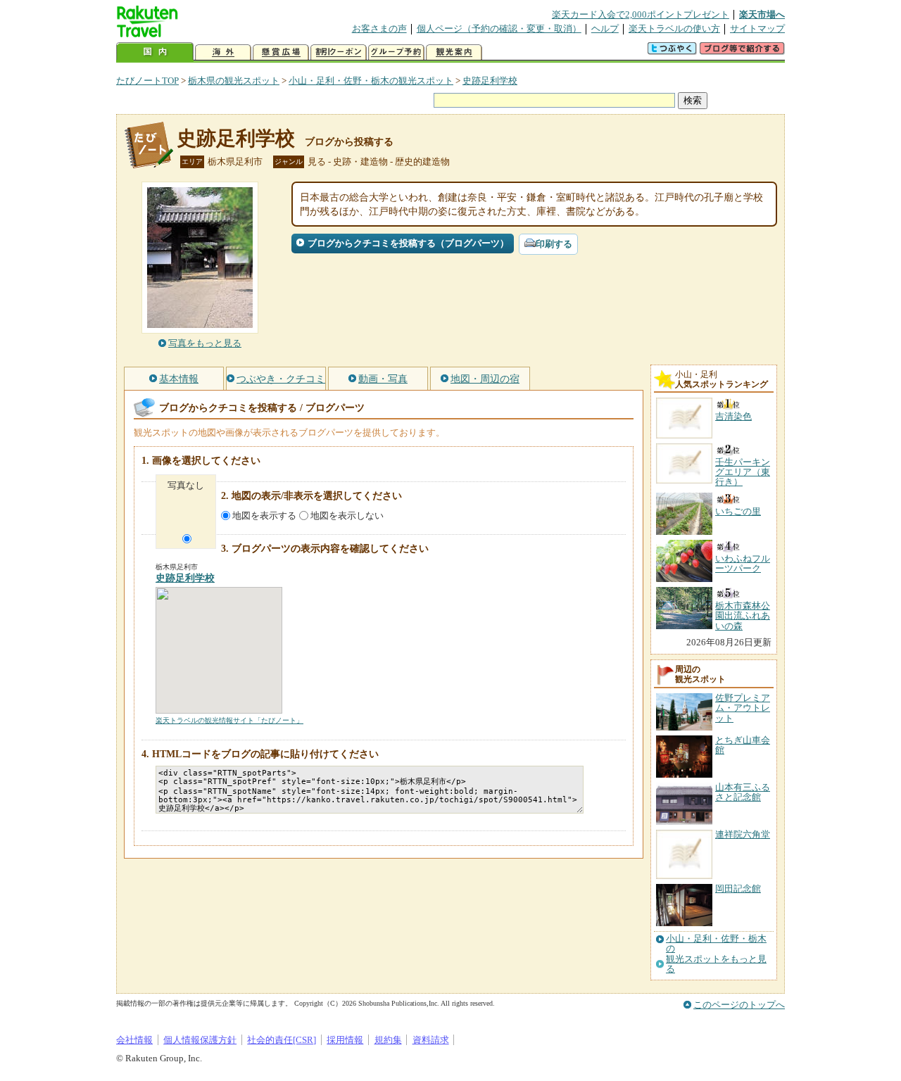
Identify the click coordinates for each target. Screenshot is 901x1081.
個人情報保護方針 (200, 1040)
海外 (223, 52)
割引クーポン (338, 52)
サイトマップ (757, 28)
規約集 (388, 1040)
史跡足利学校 (489, 80)
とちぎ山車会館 (742, 745)
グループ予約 (396, 52)
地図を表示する (264, 515)
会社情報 (134, 1040)
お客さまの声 (379, 28)
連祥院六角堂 (742, 834)
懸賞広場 (281, 52)
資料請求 (430, 1040)
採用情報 (345, 1040)
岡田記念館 (738, 888)
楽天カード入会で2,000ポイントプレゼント (640, 14)
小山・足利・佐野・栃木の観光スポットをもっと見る (716, 954)
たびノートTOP (147, 80)
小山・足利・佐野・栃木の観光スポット (371, 80)
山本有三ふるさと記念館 (742, 792)
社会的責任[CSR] (281, 1040)
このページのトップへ (739, 1004)
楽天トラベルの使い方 (674, 28)
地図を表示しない (347, 515)
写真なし (186, 485)
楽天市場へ (762, 14)
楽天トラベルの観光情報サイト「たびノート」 (229, 720)
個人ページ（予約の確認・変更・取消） (499, 28)
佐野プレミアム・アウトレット (742, 708)
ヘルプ (605, 28)
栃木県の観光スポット (233, 80)
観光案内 (454, 52)
